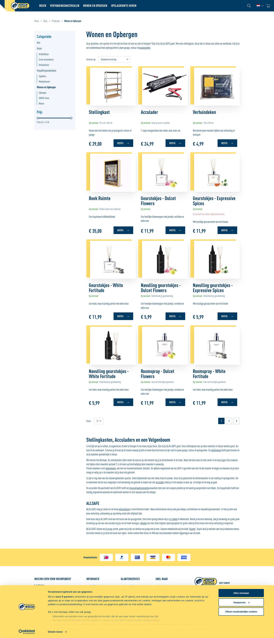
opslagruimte (144, 47)
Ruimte (192, 529)
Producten (56, 21)
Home (36, 21)
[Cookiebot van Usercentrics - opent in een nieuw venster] (27, 631)
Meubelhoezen (44, 81)
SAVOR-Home (44, 98)
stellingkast (216, 450)
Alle (38, 42)
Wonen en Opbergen (95, 5)
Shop (45, 21)
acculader (160, 482)
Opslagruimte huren (124, 5)
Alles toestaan (241, 593)
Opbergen (42, 92)
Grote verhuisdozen (46, 59)
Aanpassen (239, 602)
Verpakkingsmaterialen (64, 5)
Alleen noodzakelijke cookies (241, 611)
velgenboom (111, 468)
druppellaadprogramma (140, 488)
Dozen (42, 5)
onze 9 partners (64, 596)
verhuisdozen (124, 509)
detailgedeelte (159, 624)
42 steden (173, 519)
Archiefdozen (44, 54)
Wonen (41, 103)
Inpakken (42, 76)
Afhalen (143, 523)
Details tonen (55, 631)
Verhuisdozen (44, 64)
